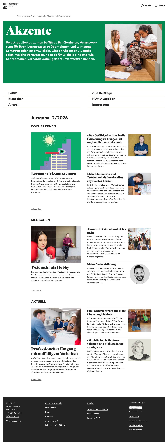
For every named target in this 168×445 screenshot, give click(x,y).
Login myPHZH (94, 418)
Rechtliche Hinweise (138, 421)
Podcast (49, 417)
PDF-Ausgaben (103, 99)
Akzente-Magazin (53, 403)
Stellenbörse (93, 414)
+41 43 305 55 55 (14, 413)
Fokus (12, 93)
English (90, 403)
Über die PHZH (29, 16)
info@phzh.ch (12, 416)
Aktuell (41, 16)
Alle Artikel (36, 209)
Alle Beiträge (102, 93)
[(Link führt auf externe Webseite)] (145, 403)
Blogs (47, 412)
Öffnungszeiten (13, 421)
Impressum (100, 104)
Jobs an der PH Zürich (97, 409)
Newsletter (50, 408)
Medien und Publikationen (59, 16)
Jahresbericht (51, 421)
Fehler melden (135, 430)
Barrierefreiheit (136, 425)
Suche (148, 6)
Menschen (16, 99)
